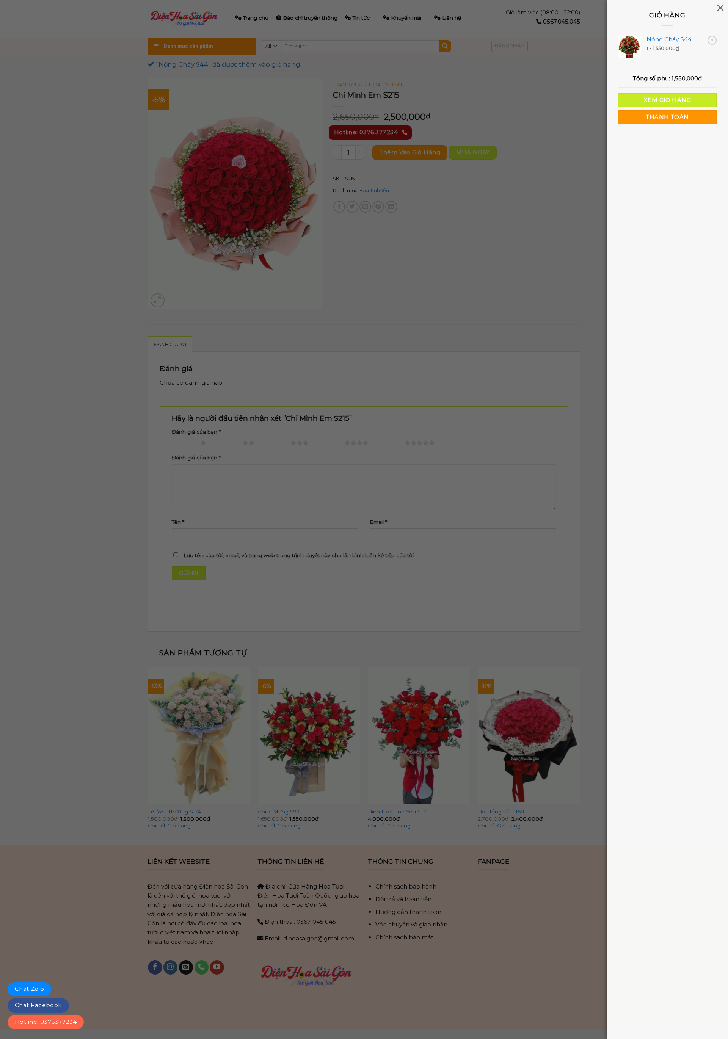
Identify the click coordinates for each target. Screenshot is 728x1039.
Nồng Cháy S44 (669, 39)
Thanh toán (667, 117)
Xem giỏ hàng (667, 100)
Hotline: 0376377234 (46, 1021)
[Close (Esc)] (720, 7)
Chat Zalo (29, 988)
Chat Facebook (38, 1005)
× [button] (712, 40)
